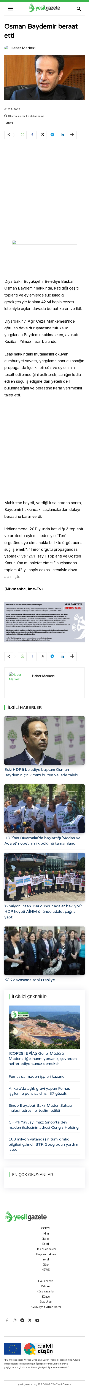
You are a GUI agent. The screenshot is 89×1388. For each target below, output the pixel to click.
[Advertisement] (44, 191)
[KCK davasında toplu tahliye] (44, 950)
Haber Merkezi (23, 48)
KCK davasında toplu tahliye (29, 979)
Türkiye (8, 122)
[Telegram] (52, 135)
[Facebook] (32, 135)
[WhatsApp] (22, 135)
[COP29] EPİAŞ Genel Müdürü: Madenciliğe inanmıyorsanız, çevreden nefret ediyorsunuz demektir (43, 1058)
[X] (42, 135)
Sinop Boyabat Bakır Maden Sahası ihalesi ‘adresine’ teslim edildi (40, 1108)
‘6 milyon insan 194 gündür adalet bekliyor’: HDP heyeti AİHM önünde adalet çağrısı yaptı (43, 911)
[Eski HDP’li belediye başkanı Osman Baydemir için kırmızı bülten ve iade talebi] (44, 740)
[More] (72, 135)
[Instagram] (14, 1320)
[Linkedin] (62, 135)
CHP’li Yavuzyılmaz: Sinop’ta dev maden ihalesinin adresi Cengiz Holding (44, 1125)
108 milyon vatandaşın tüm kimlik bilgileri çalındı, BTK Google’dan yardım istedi (43, 1144)
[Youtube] (37, 1320)
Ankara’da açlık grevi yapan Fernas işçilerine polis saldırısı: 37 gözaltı (39, 1091)
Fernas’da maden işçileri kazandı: (37, 1076)
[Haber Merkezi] (7, 48)
